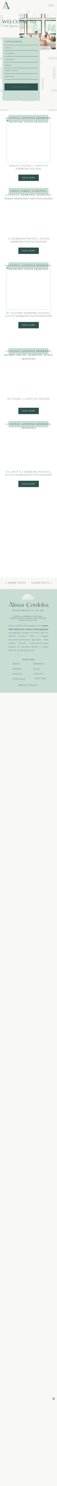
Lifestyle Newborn (36, 118)
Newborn (16, 122)
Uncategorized (41, 198)
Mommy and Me (15, 355)
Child (14, 191)
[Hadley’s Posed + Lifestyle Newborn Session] (28, 140)
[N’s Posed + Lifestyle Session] (28, 373)
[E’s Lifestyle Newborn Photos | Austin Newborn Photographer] (28, 446)
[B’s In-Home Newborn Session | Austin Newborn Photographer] (28, 288)
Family (25, 191)
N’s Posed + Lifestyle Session (28, 399)
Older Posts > (41, 583)
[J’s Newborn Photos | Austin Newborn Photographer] (28, 213)
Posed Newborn (36, 122)
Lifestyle (13, 118)
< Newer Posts (15, 583)
